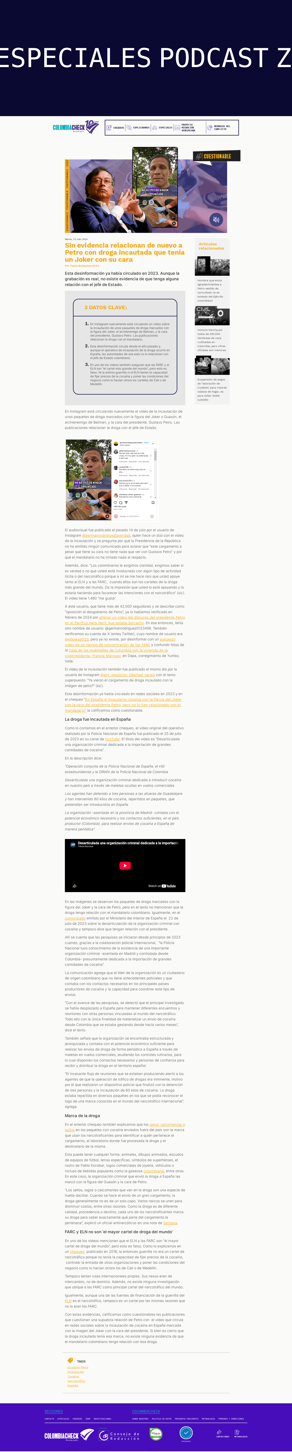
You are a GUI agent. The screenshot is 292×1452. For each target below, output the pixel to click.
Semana (170, 1223)
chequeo (77, 1252)
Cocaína (73, 1376)
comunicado (75, 918)
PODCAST (214, 58)
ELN (68, 1301)
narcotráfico (76, 1381)
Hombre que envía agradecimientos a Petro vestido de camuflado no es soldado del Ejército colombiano (210, 290)
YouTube (112, 739)
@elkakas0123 (77, 639)
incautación (75, 1372)
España (72, 1385)
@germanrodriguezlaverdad (106, 535)
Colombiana (153, 1171)
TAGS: (81, 1361)
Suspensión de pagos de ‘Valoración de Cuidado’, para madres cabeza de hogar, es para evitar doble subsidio (212, 389)
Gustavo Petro (77, 1367)
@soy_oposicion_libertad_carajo (128, 675)
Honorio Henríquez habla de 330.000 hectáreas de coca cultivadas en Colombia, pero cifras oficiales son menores (212, 340)
